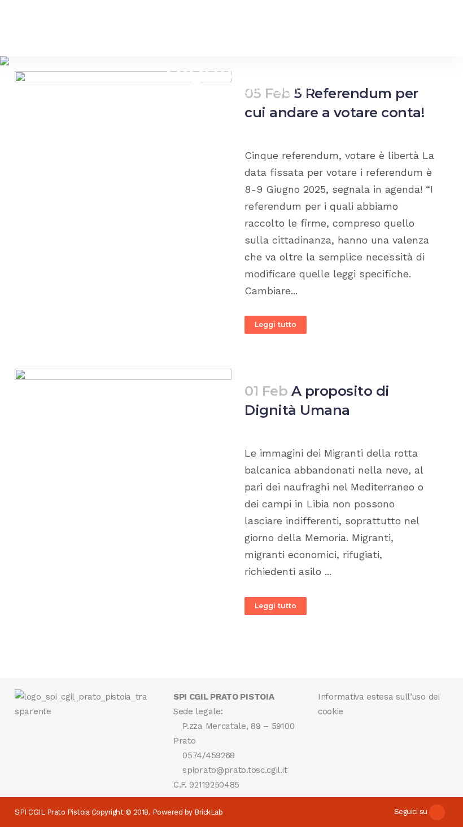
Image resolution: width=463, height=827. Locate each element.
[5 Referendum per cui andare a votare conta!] (123, 121)
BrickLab (208, 812)
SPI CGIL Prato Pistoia (52, 812)
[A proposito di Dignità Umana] (123, 441)
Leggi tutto (275, 324)
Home (162, 90)
